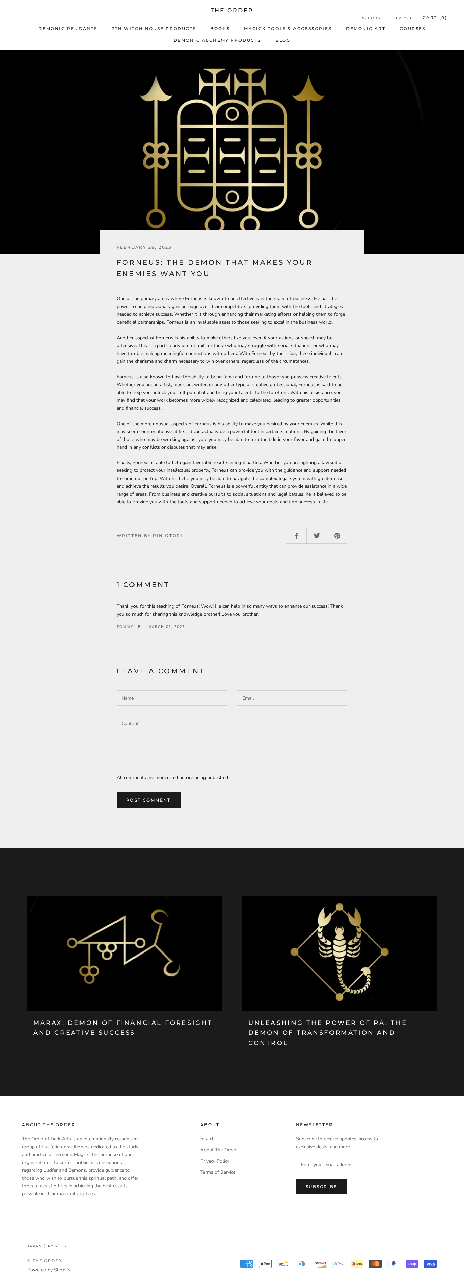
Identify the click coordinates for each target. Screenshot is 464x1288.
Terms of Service (217, 1172)
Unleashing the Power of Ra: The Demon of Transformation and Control (327, 1033)
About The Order (218, 1150)
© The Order (44, 1260)
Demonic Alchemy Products (217, 40)
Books (220, 28)
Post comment (148, 800)
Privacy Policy (214, 1161)
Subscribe (321, 1186)
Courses (413, 28)
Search (402, 18)
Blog (283, 40)
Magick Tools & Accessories (288, 28)
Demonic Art (366, 28)
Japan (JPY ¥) (43, 1246)
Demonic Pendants (67, 28)
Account (373, 18)
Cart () (435, 17)
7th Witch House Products (154, 28)
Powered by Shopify (48, 1270)
